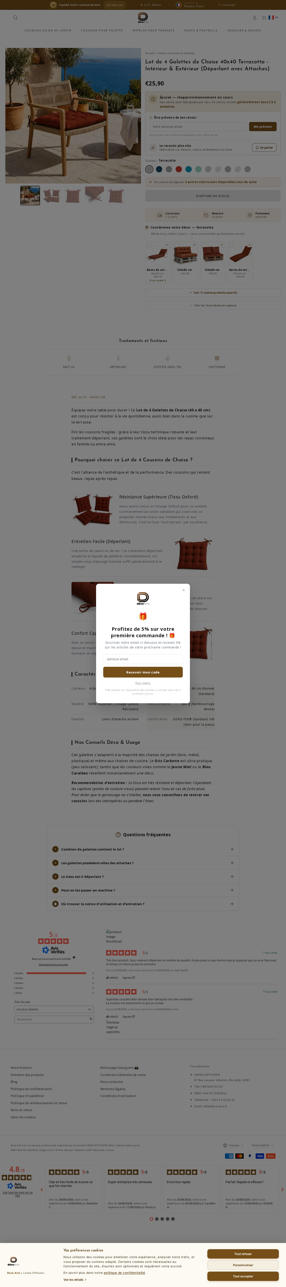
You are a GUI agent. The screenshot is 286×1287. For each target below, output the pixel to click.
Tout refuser (243, 1254)
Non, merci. (143, 683)
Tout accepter (243, 1276)
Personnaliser (243, 1265)
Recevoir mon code (143, 672)
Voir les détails (73, 1279)
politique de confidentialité (124, 1272)
